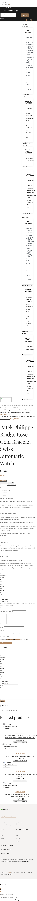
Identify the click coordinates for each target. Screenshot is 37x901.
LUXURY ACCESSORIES (31, 175)
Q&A (4, 495)
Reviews (5, 493)
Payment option (7, 846)
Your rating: (3, 608)
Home (1, 405)
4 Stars (2, 582)
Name (2, 627)
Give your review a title (6, 611)
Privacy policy (6, 853)
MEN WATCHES (28, 31)
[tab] (20, 490)
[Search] (2, 18)
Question (3, 699)
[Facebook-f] (3, 824)
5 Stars (2, 577)
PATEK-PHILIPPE (9, 405)
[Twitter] (8, 824)
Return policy (6, 850)
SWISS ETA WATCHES (28, 151)
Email (2, 630)
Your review (3, 624)
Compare (3, 483)
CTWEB (10, 874)
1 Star (1, 595)
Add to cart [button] (6, 728)
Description (6, 490)
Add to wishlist (10, 483)
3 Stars (2, 586)
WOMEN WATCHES (28, 102)
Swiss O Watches (27, 872)
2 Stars (2, 590)
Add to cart (3, 480)
